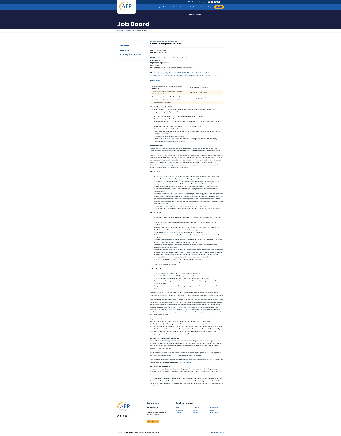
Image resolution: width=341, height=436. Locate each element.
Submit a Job (124, 50)
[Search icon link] (223, 1)
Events (175, 7)
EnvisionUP (220, 432)
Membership (167, 7)
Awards (195, 410)
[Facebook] (215, 2)
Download (156, 81)
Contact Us (153, 421)
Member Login (201, 2)
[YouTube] (218, 2)
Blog (209, 7)
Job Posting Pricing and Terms (130, 55)
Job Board (202, 7)
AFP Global (191, 2)
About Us (148, 7)
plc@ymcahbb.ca (187, 362)
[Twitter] (209, 2)
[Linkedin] (120, 416)
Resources (183, 7)
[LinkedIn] (212, 2)
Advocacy (156, 7)
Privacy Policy (214, 412)
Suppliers (193, 7)
